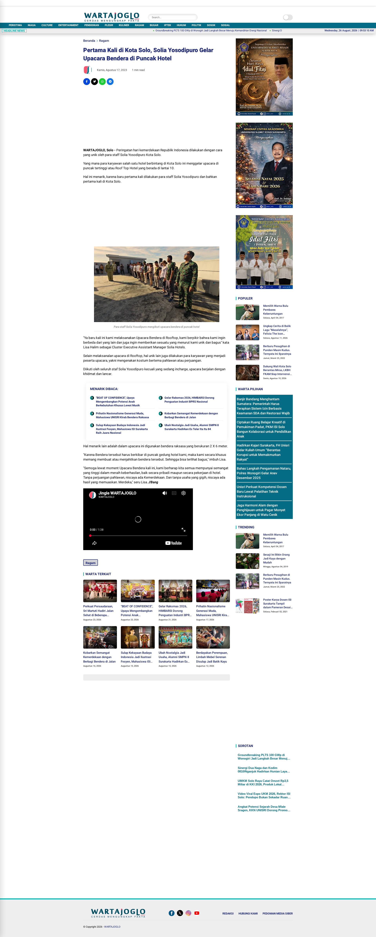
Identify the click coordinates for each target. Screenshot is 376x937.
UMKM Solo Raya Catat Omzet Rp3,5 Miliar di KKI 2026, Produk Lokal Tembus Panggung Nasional (263, 782)
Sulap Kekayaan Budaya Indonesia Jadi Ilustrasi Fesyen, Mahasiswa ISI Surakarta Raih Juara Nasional (122, 429)
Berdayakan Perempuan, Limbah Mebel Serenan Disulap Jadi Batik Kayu (212, 657)
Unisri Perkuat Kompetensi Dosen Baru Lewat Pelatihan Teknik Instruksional (262, 491)
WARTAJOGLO (112, 926)
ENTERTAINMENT (68, 25)
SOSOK (211, 25)
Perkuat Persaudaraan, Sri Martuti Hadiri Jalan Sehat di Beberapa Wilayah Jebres (98, 611)
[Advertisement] (156, 116)
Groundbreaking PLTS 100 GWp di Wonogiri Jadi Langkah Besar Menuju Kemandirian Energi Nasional (177, 30)
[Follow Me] (180, 916)
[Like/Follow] (171, 916)
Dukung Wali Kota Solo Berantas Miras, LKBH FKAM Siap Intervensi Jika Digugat (277, 370)
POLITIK (196, 25)
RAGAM (139, 25)
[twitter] (94, 81)
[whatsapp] (102, 81)
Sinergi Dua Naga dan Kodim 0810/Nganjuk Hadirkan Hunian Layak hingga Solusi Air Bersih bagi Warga (263, 769)
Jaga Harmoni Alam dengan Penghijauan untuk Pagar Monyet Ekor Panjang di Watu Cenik (261, 510)
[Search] (194, 17)
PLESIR (109, 25)
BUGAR (154, 25)
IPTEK (167, 25)
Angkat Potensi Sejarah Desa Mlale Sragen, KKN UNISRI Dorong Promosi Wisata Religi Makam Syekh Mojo (264, 808)
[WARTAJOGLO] (111, 21)
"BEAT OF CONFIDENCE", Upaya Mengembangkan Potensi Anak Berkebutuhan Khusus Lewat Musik (118, 401)
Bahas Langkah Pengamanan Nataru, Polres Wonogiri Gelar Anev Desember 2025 (264, 473)
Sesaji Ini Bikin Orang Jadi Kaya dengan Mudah (276, 558)
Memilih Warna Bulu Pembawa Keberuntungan (275, 309)
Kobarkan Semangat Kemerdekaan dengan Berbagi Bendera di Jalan (191, 415)
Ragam (104, 41)
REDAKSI (228, 913)
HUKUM (181, 25)
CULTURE (47, 25)
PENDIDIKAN (91, 25)
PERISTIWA (15, 25)
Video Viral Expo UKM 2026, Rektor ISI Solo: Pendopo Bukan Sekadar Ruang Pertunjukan (264, 795)
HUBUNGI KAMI (248, 913)
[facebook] (86, 81)
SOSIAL (225, 25)
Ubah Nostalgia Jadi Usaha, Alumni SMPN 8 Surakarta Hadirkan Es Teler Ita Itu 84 (191, 427)
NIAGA (32, 25)
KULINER (124, 25)
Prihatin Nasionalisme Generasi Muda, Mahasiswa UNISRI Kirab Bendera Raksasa (122, 415)
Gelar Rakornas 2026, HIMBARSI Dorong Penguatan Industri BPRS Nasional (189, 399)
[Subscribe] (197, 916)
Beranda (89, 41)
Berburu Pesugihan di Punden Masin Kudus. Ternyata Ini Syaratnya (277, 350)
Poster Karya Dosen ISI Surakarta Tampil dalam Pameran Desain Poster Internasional (277, 603)
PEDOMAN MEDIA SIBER (278, 913)
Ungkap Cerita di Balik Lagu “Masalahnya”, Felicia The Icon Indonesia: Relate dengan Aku (277, 330)
